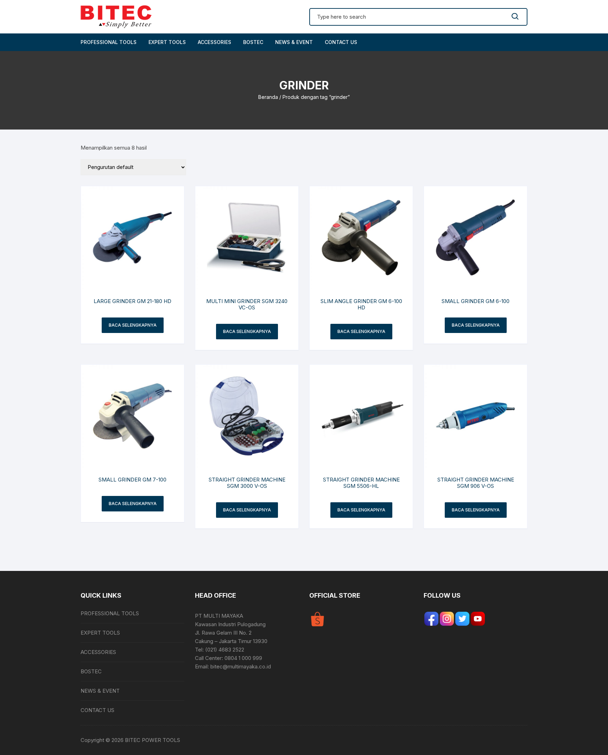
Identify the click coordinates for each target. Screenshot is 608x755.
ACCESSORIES (214, 42)
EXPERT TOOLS (167, 42)
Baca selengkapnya (133, 325)
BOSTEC (253, 42)
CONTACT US (341, 42)
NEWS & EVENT (294, 42)
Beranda (268, 97)
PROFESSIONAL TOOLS (109, 42)
